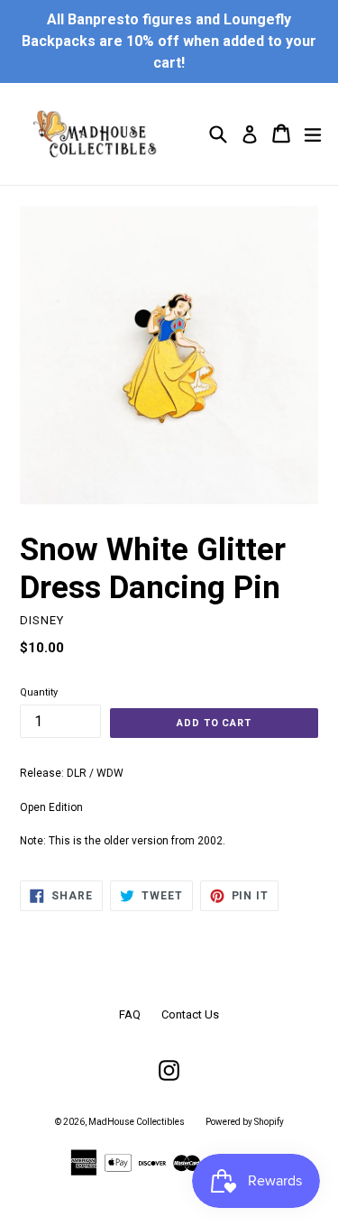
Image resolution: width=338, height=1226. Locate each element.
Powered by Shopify (245, 1122)
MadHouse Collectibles (136, 1122)
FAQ (130, 1014)
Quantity (39, 692)
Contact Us (190, 1014)
